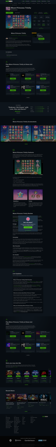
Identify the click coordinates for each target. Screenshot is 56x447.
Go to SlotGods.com (28, 227)
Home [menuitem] (23, 1)
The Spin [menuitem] (49, 1)
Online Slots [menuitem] (27, 1)
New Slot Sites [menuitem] (44, 1)
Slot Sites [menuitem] (39, 1)
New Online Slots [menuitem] (34, 1)
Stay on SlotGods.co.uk (28, 230)
